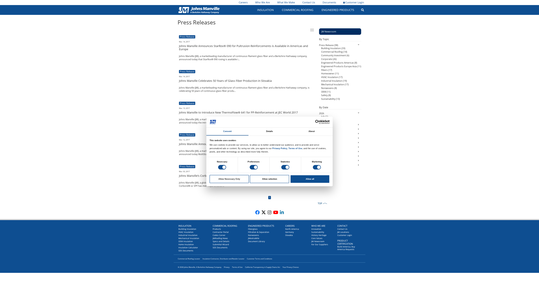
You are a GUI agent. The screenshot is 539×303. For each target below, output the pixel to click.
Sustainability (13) (330, 98)
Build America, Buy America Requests (346, 248)
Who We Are (262, 2)
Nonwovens (253, 235)
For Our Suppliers (319, 244)
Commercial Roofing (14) (334, 51)
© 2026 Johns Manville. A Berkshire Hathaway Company (199, 267)
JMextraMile (253, 238)
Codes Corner (219, 235)
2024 (321, 129)
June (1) (325, 120)
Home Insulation (186, 244)
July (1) (324, 116)
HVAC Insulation (185, 232)
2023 (321, 134)
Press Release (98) (328, 45)
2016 (321, 165)
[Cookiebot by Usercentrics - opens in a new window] (317, 122)
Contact (342, 225)
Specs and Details (221, 241)
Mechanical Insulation (188, 238)
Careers (243, 2)
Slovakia (289, 235)
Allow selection (269, 179)
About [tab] (312, 131)
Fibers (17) (326, 70)
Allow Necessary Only (229, 179)
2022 (321, 138)
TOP (320, 203)
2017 (321, 160)
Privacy (226, 267)
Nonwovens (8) (329, 88)
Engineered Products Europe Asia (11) (341, 66)
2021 (321, 142)
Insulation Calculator (188, 247)
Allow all (310, 179)
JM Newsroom (317, 241)
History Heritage (318, 235)
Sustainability (317, 232)
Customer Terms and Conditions (259, 259)
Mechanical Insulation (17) (335, 84)
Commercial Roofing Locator (189, 259)
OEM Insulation (185, 241)
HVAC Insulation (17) (332, 77)
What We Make (286, 2)
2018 (321, 156)
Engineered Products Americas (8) (339, 62)
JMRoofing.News (220, 238)
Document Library (256, 241)
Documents (329, 2)
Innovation (316, 229)
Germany (289, 232)
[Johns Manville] (198, 10)
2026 (321, 113)
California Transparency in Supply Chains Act (262, 267)
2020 (321, 147)
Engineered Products (261, 225)
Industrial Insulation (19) (334, 80)
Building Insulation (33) (333, 48)
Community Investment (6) (335, 55)
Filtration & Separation (258, 232)
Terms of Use (237, 267)
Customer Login (354, 2)
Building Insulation (187, 229)
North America (292, 229)
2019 (321, 151)
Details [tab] (269, 131)
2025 (321, 125)
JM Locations (343, 232)
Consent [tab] (227, 131)
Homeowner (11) (330, 73)
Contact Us (308, 2)
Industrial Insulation (187, 235)
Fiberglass (253, 229)
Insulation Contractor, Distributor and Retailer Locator (223, 259)
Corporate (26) (329, 59)
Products (217, 229)
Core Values (316, 238)
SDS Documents (185, 250)
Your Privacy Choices (291, 267)
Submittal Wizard (221, 244)
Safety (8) (326, 95)
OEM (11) (326, 91)
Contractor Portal (221, 232)
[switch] (254, 167)
